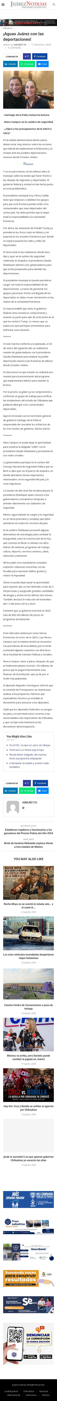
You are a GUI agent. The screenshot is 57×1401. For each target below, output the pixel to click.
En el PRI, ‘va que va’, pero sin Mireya (29, 745)
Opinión (46, 1395)
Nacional (43, 1391)
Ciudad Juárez (11, 1391)
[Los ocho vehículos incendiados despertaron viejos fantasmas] (28, 933)
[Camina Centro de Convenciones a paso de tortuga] (28, 984)
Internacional (13, 1395)
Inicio (5, 22)
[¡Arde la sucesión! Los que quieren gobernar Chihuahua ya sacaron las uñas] (28, 1135)
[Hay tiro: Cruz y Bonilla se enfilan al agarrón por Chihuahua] (28, 1085)
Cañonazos (31, 1395)
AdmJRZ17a (20, 44)
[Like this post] (28, 56)
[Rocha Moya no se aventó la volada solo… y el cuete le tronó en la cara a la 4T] (28, 883)
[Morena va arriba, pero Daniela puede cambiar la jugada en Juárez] (28, 1034)
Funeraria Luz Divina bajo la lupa (26, 749)
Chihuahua (28, 1391)
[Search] (53, 4)
